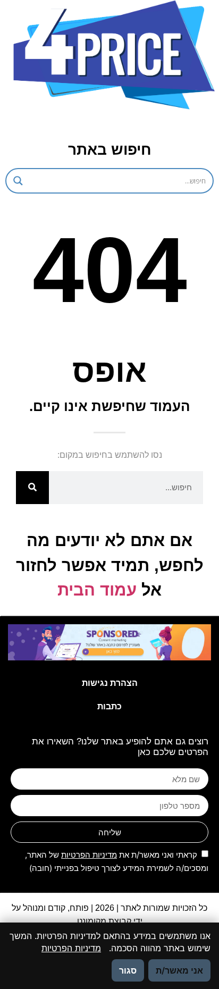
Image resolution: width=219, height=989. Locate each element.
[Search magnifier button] (18, 180)
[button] (97, 123)
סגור (128, 970)
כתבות (109, 706)
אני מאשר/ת (179, 970)
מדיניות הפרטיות (89, 855)
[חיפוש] (32, 487)
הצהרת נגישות (110, 683)
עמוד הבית (97, 590)
